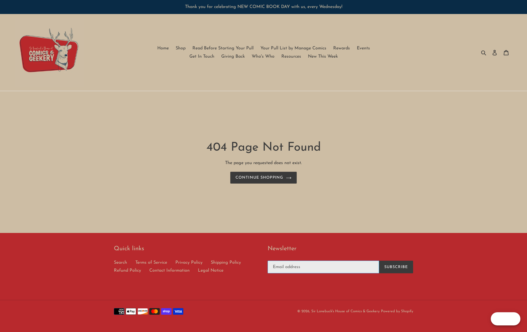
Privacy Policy (189, 262)
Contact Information (169, 270)
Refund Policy (127, 270)
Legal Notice (210, 270)
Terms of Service (151, 262)
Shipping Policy (226, 262)
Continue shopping (259, 178)
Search (120, 262)
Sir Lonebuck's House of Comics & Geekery (345, 311)
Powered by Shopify (397, 311)
